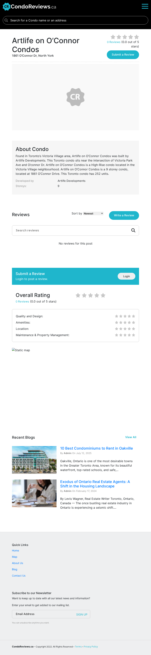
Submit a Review (123, 54)
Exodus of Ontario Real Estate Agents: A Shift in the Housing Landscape (95, 483)
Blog (14, 569)
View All (130, 437)
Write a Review (124, 215)
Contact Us (18, 575)
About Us (17, 563)
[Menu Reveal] (145, 6)
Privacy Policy (91, 646)
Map (14, 556)
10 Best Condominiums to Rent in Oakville (96, 448)
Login (126, 276)
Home (15, 550)
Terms (78, 646)
